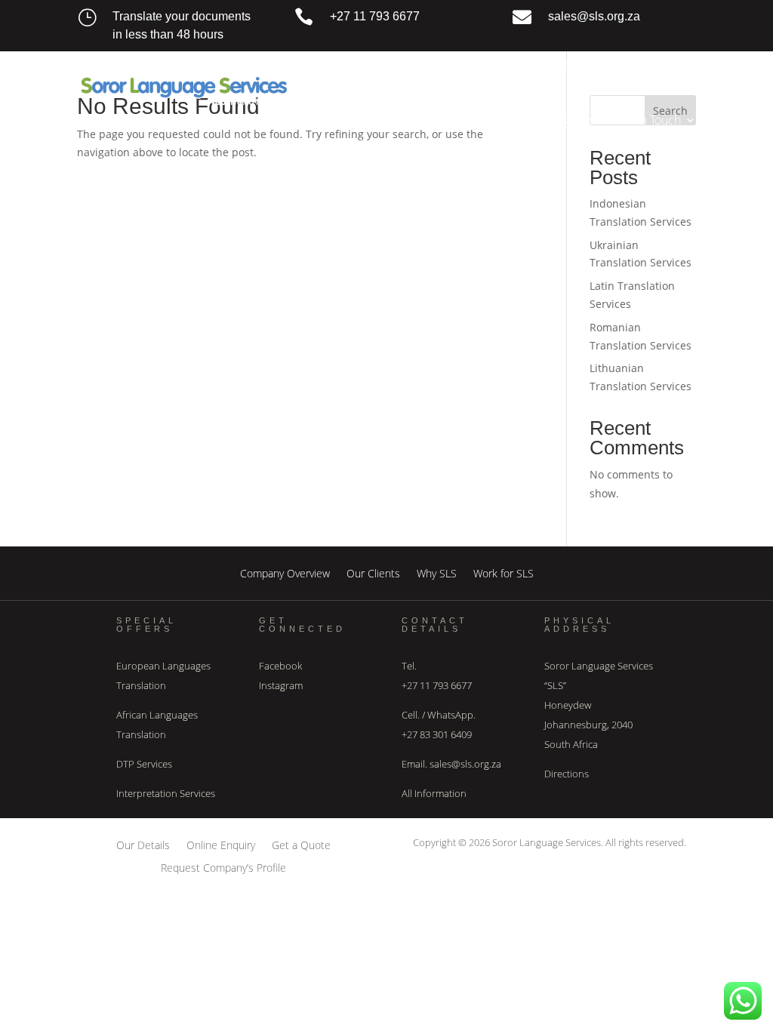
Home (345, 62)
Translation (471, 62)
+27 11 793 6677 (375, 16)
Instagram (281, 685)
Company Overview (285, 572)
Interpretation (569, 62)
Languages (555, 120)
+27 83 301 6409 (437, 734)
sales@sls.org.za (594, 16)
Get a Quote (301, 844)
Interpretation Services (165, 793)
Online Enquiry (220, 844)
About (395, 62)
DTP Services (144, 764)
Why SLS (437, 572)
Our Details (143, 844)
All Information (434, 793)
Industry (659, 62)
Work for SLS (503, 572)
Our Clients (373, 572)
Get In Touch (647, 120)
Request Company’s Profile (223, 866)
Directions (566, 773)
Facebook (280, 665)
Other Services (456, 120)
